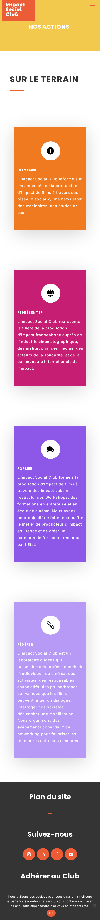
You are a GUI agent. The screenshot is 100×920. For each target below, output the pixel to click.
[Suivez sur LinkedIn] (43, 854)
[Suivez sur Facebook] (57, 854)
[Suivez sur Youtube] (71, 854)
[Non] (94, 905)
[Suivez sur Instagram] (29, 854)
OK (51, 913)
